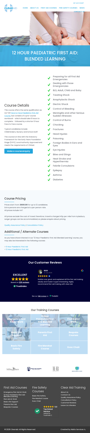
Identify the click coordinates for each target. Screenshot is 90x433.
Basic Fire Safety (39, 396)
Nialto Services (77, 429)
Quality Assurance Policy (14, 225)
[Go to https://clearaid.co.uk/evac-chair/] (73, 347)
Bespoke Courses (11, 407)
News (82, 8)
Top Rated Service (48, 410)
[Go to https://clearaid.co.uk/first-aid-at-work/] (73, 320)
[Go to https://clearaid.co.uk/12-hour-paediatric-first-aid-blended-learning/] (45, 320)
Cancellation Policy (35, 225)
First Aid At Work (10, 399)
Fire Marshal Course (40, 398)
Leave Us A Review (68, 405)
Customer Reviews (68, 402)
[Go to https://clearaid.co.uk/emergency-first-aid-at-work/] (16, 320)
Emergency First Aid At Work (15, 392)
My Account (78, 3)
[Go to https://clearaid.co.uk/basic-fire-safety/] (16, 347)
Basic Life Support (11, 402)
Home (25, 8)
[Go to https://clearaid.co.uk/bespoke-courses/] (73, 334)
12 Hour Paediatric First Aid (17, 249)
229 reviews (24, 282)
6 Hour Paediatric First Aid (17, 246)
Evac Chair (36, 401)
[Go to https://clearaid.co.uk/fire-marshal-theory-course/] (45, 347)
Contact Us (79, 12)
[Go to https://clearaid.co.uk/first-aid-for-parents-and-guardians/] (45, 334)
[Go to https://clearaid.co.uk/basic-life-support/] (16, 334)
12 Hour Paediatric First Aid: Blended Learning (14, 396)
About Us (34, 8)
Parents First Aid (10, 404)
